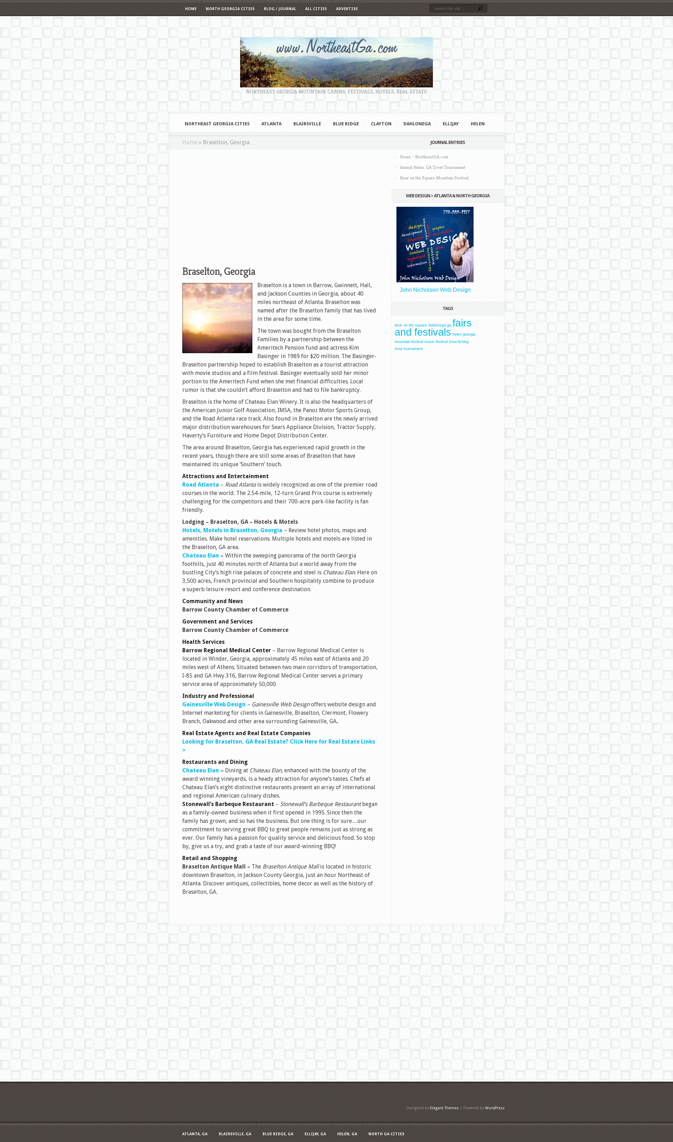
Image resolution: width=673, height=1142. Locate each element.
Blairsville (307, 123)
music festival (436, 341)
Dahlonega (417, 123)
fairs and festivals (433, 327)
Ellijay (451, 123)
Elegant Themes (444, 1108)
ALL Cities (316, 9)
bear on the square (411, 325)
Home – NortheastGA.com (424, 157)
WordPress (495, 1108)
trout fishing (459, 341)
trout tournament (409, 348)
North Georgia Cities (230, 9)
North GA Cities (386, 1134)
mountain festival (409, 341)
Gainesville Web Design (214, 704)
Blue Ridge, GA (278, 1134)
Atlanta (271, 123)
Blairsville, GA (235, 1134)
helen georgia (464, 334)
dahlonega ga (439, 325)
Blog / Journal (280, 9)
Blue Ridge (346, 123)
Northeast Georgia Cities (217, 123)
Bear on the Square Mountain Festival (434, 178)
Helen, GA (347, 1134)
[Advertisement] (280, 202)
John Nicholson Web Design (435, 290)
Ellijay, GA (315, 1134)
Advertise (347, 9)
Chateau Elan (200, 770)
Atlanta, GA (195, 1134)
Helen (478, 123)
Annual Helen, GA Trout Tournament (432, 167)
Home (191, 9)
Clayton (381, 123)
